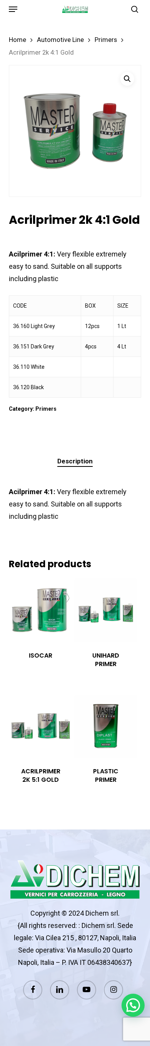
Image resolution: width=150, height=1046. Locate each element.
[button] (13, 9)
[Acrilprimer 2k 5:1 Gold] (40, 726)
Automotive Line (60, 39)
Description (75, 461)
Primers (106, 39)
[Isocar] (40, 610)
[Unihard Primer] (106, 610)
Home (17, 39)
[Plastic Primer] (106, 726)
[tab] (75, 461)
